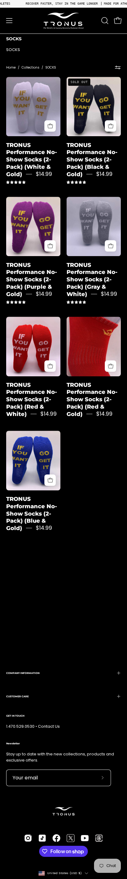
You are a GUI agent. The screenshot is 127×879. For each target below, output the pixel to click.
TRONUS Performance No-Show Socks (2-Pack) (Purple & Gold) (31, 279)
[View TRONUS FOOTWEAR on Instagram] (28, 838)
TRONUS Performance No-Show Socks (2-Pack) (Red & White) (31, 399)
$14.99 (44, 174)
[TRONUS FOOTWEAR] (63, 21)
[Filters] (117, 67)
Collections (30, 67)
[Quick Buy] (50, 126)
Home (11, 67)
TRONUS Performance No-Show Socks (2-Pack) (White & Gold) (31, 159)
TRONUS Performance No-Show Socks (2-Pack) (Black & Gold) (92, 159)
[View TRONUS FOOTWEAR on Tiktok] (42, 838)
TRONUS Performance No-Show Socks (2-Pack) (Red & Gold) (92, 399)
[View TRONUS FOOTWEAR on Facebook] (56, 838)
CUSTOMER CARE (17, 696)
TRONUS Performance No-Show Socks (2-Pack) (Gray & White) (92, 279)
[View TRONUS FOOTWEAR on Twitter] (70, 838)
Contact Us (49, 726)
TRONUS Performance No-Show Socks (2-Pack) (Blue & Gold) (31, 513)
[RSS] (99, 838)
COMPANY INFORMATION (22, 673)
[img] (16, 182)
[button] (104, 20)
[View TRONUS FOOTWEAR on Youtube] (84, 838)
